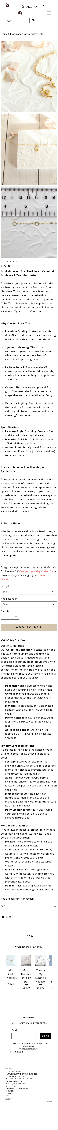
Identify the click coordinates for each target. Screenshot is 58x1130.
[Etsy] (13, 1052)
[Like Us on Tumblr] (22, 1052)
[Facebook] (2, 917)
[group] (29, 976)
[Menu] (49, 13)
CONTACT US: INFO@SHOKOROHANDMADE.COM (29, 1043)
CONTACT (9, 1093)
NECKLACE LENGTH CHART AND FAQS (19, 1079)
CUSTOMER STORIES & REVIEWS (17, 1089)
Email (14, 1030)
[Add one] (16, 617)
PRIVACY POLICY (8, 1099)
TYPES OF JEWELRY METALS (15, 1084)
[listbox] (11, 21)
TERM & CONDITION (9, 1098)
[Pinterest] (6, 917)
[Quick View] (11, 960)
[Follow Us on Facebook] (15, 1052)
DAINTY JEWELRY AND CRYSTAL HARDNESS (21, 1074)
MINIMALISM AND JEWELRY (15, 1081)
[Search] (43, 5)
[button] (11, 21)
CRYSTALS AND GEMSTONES (16, 1076)
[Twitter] (10, 917)
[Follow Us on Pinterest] (11, 1052)
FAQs (7, 1096)
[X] (20, 1052)
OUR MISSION (11, 1086)
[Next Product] (48, 960)
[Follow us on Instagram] (18, 1052)
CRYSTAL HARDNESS (13, 1071)
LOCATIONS (10, 1091)
